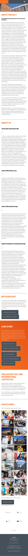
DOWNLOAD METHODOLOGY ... (10, 312)
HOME (4, 1)
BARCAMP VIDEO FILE (7, 502)
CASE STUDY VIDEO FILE (8, 363)
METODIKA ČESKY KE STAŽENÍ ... (10, 317)
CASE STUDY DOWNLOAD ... (9, 354)
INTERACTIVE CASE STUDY (9, 344)
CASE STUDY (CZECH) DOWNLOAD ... (11, 359)
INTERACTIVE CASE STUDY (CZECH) (11, 348)
